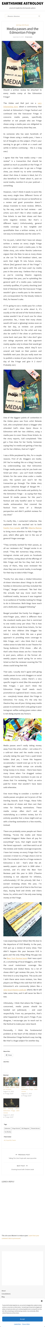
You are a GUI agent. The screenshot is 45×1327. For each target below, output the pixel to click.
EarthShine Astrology (22, 3)
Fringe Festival (16, 1128)
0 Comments (28, 37)
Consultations (6, 1294)
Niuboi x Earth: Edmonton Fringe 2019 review (29, 1089)
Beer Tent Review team (17, 958)
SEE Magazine (25, 1128)
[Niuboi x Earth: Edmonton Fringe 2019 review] (29, 1081)
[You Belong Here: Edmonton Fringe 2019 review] (11, 1102)
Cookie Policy (17, 1324)
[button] (42, 1301)
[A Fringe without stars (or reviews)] (11, 1081)
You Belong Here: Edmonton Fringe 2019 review (11, 1110)
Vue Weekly (8, 1132)
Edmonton (7, 1128)
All (17, 25)
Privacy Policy (26, 1324)
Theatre (27, 25)
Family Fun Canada (11, 528)
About (4, 1291)
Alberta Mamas (35, 528)
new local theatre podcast (14, 989)
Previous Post (22, 1156)
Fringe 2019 (21, 25)
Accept (22, 1319)
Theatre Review (35, 1128)
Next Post (22, 1167)
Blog (3, 1297)
